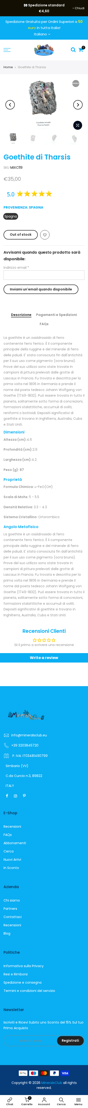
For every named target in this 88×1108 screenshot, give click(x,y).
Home (8, 67)
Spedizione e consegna (23, 982)
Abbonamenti (15, 843)
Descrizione (21, 315)
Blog (7, 933)
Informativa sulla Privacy (24, 966)
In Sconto (11, 867)
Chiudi (10, 8)
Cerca (9, 851)
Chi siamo (12, 900)
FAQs (44, 324)
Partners (10, 908)
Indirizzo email (16, 267)
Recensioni (12, 826)
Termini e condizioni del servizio (29, 990)
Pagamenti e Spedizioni (56, 315)
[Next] (78, 104)
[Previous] (10, 104)
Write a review (44, 657)
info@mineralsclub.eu (29, 735)
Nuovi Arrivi (12, 859)
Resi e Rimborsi (16, 974)
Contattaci (13, 917)
